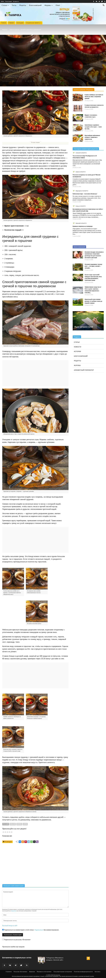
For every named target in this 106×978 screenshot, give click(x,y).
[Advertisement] (35, 864)
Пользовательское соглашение (63, 971)
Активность (16, 1)
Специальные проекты (33, 23)
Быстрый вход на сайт (9, 925)
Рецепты (22, 5)
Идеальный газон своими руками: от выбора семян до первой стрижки (93, 301)
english (12, 824)
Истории (77, 351)
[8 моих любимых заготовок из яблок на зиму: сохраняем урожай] (78, 97)
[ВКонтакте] (20, 841)
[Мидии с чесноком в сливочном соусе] (78, 117)
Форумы (48, 5)
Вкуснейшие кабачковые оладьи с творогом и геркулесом (92, 137)
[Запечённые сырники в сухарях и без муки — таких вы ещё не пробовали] (78, 127)
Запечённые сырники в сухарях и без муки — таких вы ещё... (93, 126)
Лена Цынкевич (6, 81)
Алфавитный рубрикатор (84, 370)
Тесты (14, 5)
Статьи (4, 5)
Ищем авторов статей (83, 327)
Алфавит (11, 23)
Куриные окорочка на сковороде (83, 226)
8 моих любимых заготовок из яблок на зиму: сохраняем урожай (94, 96)
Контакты (97, 971)
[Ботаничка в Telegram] (99, 1)
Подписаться (38, 930)
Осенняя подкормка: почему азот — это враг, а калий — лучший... (93, 266)
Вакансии (32, 971)
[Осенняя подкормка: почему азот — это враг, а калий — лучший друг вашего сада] (78, 267)
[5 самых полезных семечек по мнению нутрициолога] (78, 108)
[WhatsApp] (31, 841)
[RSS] (105, 1)
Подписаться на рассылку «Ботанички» (17, 939)
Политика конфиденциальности (83, 971)
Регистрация (8, 1)
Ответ (58, 5)
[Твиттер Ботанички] (102, 1)
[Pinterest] (25, 841)
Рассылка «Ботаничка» (20, 971)
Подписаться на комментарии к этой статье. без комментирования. (31, 930)
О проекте (9, 971)
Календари (20, 23)
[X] (34, 841)
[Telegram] (28, 841)
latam (25, 824)
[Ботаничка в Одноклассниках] (93, 1)
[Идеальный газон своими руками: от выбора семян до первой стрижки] (78, 302)
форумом (13, 910)
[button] (103, 5)
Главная (3, 23)
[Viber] (37, 841)
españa (19, 824)
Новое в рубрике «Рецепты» (83, 89)
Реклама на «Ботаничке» (44, 971)
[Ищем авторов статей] (88, 320)
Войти (2, 1)
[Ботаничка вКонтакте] (96, 1)
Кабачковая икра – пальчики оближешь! (85, 194)
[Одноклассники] (23, 841)
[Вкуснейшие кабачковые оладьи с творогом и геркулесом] (78, 138)
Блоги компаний (35, 5)
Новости (77, 347)
